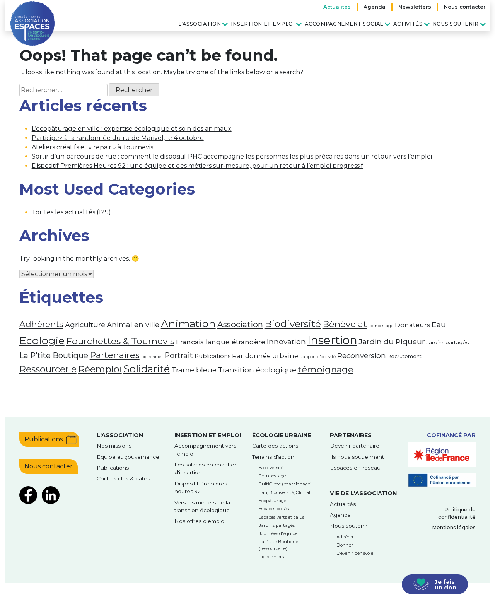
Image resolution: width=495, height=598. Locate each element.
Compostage (272, 475)
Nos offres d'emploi (199, 521)
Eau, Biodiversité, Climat (285, 492)
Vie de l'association (363, 493)
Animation (188, 323)
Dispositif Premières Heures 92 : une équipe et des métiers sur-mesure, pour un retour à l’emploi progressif (197, 165)
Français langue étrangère (220, 342)
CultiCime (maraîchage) (285, 484)
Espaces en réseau (355, 468)
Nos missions (114, 446)
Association (240, 324)
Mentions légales (454, 527)
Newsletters (414, 6)
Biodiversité (293, 324)
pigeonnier (152, 356)
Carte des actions (275, 446)
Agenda (375, 6)
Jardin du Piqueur (392, 341)
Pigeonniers (271, 556)
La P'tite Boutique (53, 355)
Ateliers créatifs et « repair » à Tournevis (92, 147)
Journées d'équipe (278, 533)
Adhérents (41, 324)
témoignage (325, 369)
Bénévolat (345, 324)
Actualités (337, 6)
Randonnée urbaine (265, 356)
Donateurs (412, 325)
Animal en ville (133, 324)
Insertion (332, 340)
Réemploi (100, 369)
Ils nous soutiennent (357, 457)
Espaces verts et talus (281, 517)
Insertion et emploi (263, 24)
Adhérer (345, 537)
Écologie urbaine (281, 435)
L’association (199, 24)
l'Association (120, 435)
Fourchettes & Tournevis (120, 341)
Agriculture (85, 324)
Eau (439, 324)
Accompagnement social (344, 24)
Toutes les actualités (63, 212)
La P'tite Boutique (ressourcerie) (278, 545)
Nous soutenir (456, 24)
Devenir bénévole (354, 553)
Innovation (286, 341)
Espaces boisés (274, 508)
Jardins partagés (448, 342)
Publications (212, 356)
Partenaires (115, 355)
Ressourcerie (48, 369)
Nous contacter (465, 6)
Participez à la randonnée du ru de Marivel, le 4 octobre (118, 138)
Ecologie (42, 340)
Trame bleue (194, 370)
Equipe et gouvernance (128, 457)
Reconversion (361, 355)
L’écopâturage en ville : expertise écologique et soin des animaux (132, 128)
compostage (381, 325)
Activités (408, 24)
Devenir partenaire (354, 446)
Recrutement (404, 356)
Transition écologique (257, 370)
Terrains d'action (273, 457)
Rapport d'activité (318, 356)
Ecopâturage (272, 500)
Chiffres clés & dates (123, 478)
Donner (344, 545)
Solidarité (146, 369)
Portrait (178, 355)
